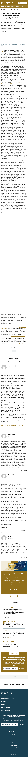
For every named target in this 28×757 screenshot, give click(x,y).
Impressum (14, 745)
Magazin (17, 7)
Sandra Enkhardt (6, 646)
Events (21, 7)
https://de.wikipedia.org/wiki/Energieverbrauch (12, 425)
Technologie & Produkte (13, 9)
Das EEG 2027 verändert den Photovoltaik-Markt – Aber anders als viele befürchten (14, 632)
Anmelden (21, 668)
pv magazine (5, 626)
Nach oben (13, 754)
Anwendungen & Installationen (10, 621)
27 (10, 637)
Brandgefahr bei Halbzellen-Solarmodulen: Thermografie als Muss (13, 623)
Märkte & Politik (4, 9)
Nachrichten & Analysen (7, 7)
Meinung (3, 39)
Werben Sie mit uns (14, 731)
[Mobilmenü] (16, 3)
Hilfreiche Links (5, 707)
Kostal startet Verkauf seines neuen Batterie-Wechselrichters (12, 643)
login (13, 362)
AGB (14, 740)
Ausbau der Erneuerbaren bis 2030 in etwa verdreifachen (11, 82)
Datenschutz (14, 742)
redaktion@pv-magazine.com (18, 336)
